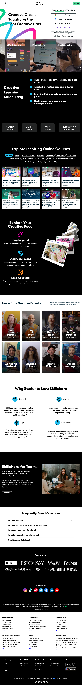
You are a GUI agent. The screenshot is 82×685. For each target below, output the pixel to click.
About (5, 663)
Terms (38, 678)
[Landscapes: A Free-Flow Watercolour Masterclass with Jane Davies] (51, 177)
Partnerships (23, 665)
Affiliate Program (24, 663)
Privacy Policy (57, 32)
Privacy (33, 678)
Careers (6, 665)
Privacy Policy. (70, 36)
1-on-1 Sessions (54, 668)
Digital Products (54, 665)
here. (66, 606)
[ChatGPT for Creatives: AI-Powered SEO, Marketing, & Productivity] (11, 199)
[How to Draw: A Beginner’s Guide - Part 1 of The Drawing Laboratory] (31, 199)
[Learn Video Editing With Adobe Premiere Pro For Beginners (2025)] (51, 199)
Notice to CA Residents (62, 678)
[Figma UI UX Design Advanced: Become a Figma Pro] (71, 177)
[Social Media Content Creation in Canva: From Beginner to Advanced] (31, 177)
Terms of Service (70, 31)
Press (5, 668)
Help (28, 678)
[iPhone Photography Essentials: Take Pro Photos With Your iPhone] (71, 199)
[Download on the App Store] (72, 664)
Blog (5, 670)
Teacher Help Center (40, 665)
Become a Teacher (39, 663)
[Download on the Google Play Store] (72, 669)
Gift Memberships (54, 663)
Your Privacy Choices (47, 678)
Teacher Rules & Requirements (39, 668)
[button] (3, 3)
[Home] (39, 3)
